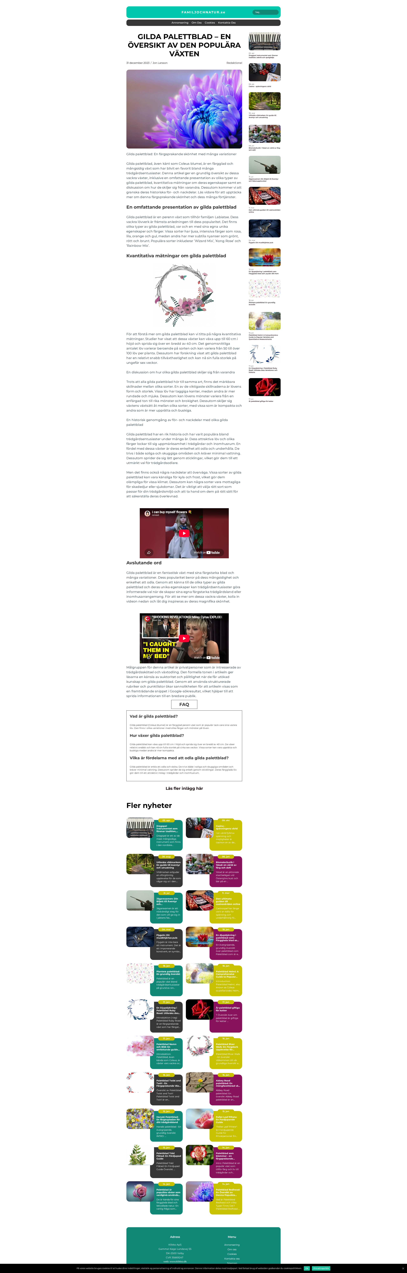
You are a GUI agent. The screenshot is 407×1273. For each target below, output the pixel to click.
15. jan (166, 1111)
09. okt (226, 820)
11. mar (226, 893)
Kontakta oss (227, 22)
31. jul (166, 893)
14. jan (225, 1147)
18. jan (225, 929)
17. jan (166, 1002)
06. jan (226, 856)
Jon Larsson (160, 62)
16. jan (225, 1038)
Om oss (197, 22)
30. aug (166, 856)
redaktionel (234, 62)
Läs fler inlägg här (184, 788)
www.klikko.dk (178, 1261)
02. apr (166, 820)
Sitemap (232, 1263)
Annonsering (180, 22)
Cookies (210, 22)
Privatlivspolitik (321, 1268)
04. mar (166, 929)
